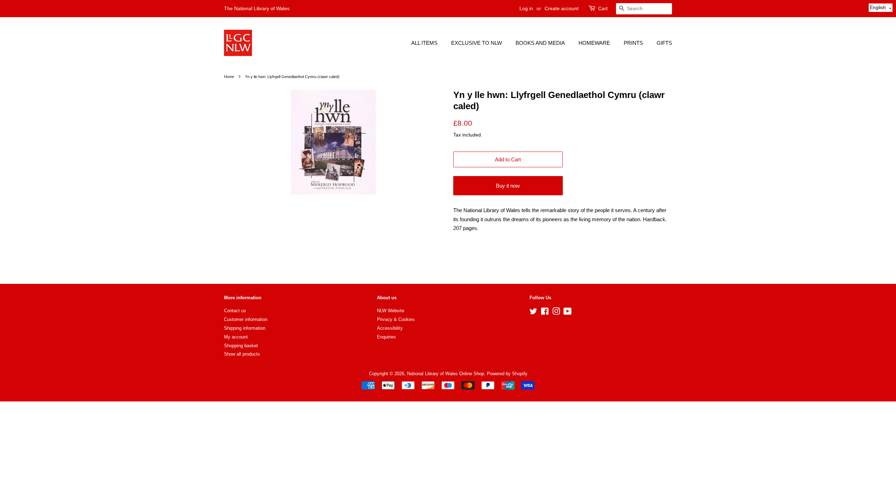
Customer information (245, 319)
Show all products (242, 354)
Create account (562, 8)
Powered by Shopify (507, 373)
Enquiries (386, 337)
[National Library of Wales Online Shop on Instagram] (556, 312)
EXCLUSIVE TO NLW (476, 43)
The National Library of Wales (256, 8)
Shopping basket (241, 345)
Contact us (235, 310)
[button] (880, 8)
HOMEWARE (594, 43)
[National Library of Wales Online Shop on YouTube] (568, 312)
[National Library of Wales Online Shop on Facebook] (545, 312)
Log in (526, 8)
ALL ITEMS (424, 43)
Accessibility (390, 328)
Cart (603, 8)
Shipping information (244, 328)
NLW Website (390, 310)
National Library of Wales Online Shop (445, 373)
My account (236, 337)
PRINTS (633, 43)
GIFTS (664, 43)
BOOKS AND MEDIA (540, 43)
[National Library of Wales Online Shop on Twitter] (533, 312)
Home (229, 77)
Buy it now (508, 186)
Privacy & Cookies (396, 319)
